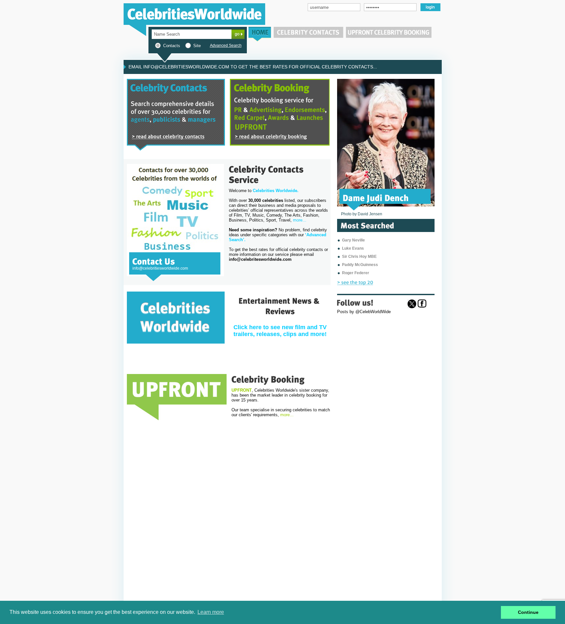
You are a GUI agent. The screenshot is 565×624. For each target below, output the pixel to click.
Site (197, 45)
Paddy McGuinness (360, 264)
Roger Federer (355, 273)
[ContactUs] (153, 261)
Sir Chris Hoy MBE (359, 256)
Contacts (171, 45)
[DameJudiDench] (376, 197)
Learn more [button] (210, 612)
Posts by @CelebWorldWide (364, 311)
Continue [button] (528, 612)
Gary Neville (353, 240)
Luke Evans (353, 248)
